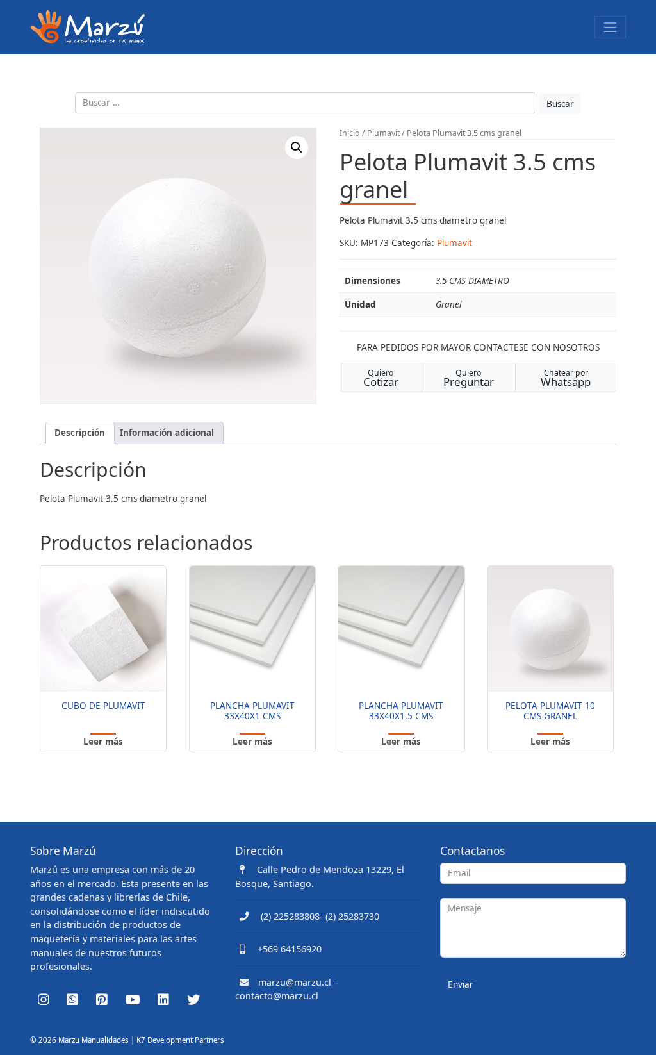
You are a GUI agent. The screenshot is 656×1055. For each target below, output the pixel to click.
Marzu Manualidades (93, 1040)
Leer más (103, 741)
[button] (296, 147)
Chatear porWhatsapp (566, 378)
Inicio (350, 133)
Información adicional (167, 432)
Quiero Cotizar (380, 378)
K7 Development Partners (180, 1040)
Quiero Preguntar (468, 378)
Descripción (79, 432)
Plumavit (383, 133)
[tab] (80, 433)
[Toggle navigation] (610, 27)
